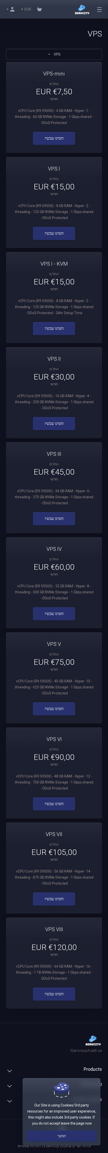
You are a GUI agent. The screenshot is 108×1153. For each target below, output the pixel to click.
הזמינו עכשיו (54, 138)
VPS (57, 54)
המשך (62, 1136)
